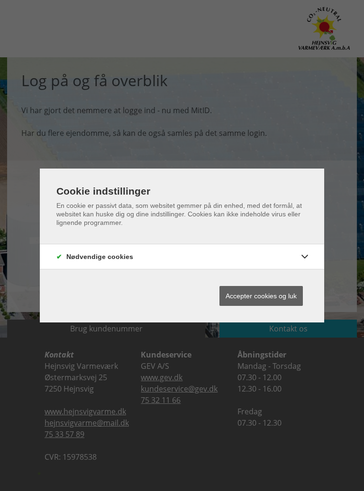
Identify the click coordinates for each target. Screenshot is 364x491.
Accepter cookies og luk (261, 296)
